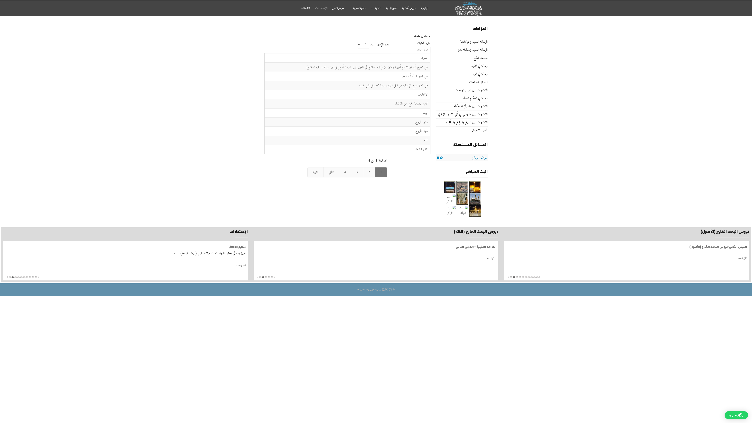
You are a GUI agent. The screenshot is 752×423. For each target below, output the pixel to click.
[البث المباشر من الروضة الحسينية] (462, 187)
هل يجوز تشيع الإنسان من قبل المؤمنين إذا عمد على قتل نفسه (393, 85)
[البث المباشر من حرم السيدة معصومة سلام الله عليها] (449, 211)
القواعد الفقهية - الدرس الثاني (476, 247)
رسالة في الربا (480, 74)
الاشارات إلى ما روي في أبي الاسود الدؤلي (463, 114)
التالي (331, 172)
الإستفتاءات (321, 8)
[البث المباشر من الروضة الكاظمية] (475, 199)
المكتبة (378, 8)
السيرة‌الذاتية (391, 8)
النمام (425, 140)
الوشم (425, 113)
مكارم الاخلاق (237, 246)
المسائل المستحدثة (478, 82)
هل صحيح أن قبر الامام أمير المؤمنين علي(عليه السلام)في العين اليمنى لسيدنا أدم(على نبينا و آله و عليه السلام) (367, 67)
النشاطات (305, 8)
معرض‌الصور (338, 8)
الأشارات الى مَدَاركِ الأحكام (471, 106)
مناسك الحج (481, 58)
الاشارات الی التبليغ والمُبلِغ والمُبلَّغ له (467, 122)
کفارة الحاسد (420, 149)
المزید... (742, 258)
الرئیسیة (424, 8)
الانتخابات (423, 95)
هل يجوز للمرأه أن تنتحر (414, 76)
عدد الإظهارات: (379, 44)
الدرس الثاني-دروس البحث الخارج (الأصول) (718, 247)
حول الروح (421, 131)
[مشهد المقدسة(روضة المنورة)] (462, 199)
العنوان (424, 58)
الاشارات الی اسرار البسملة (472, 90)
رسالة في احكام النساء (475, 98)
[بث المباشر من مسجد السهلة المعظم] (449, 199)
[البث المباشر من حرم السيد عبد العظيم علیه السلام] (462, 211)
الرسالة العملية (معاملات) (472, 50)
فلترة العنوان (423, 43)
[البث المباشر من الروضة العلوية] (475, 187)
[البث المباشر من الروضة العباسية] (449, 187)
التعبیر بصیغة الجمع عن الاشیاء (411, 104)
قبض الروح (421, 122)
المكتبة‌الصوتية (359, 8)
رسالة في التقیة (479, 66)
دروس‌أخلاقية (409, 8)
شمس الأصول (480, 130)
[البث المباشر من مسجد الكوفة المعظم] (475, 211)
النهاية (315, 172)
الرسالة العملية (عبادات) (473, 42)
